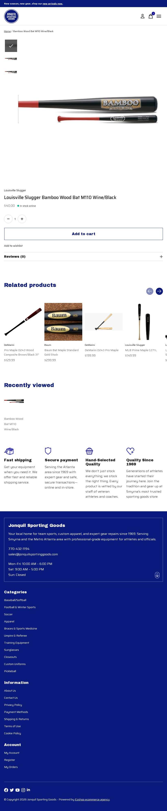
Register (9, 760)
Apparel (9, 621)
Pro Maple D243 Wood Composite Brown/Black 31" (21, 352)
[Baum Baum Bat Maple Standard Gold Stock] (63, 322)
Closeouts (10, 657)
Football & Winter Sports (20, 607)
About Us (10, 690)
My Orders (11, 767)
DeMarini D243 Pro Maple (102, 350)
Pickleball (10, 671)
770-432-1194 (19, 548)
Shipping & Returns (16, 719)
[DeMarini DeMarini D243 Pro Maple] (104, 322)
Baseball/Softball (15, 600)
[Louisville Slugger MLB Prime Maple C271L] (144, 322)
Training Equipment (16, 642)
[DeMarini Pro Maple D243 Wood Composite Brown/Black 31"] (23, 322)
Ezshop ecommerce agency (92, 799)
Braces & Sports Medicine (20, 628)
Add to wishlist (13, 246)
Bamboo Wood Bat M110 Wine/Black (13, 424)
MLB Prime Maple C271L (141, 350)
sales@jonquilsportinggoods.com (33, 554)
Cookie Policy (12, 733)
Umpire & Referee (15, 635)
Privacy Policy (13, 705)
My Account (11, 752)
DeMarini (9, 345)
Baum (47, 345)
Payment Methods (16, 712)
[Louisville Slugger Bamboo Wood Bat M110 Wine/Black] (14, 401)
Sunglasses (11, 650)
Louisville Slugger (15, 190)
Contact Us (11, 697)
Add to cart (83, 234)
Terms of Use (12, 726)
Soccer (8, 614)
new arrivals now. (53, 3)
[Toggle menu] (159, 16)
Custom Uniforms (15, 664)
